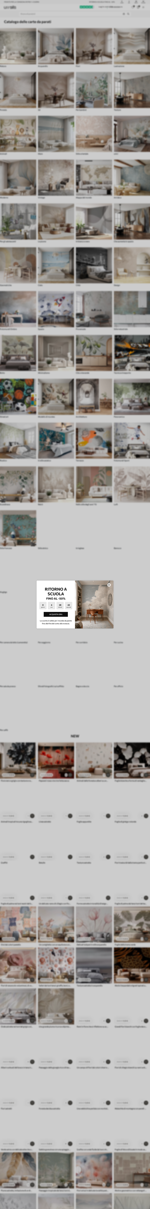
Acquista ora (55, 614)
